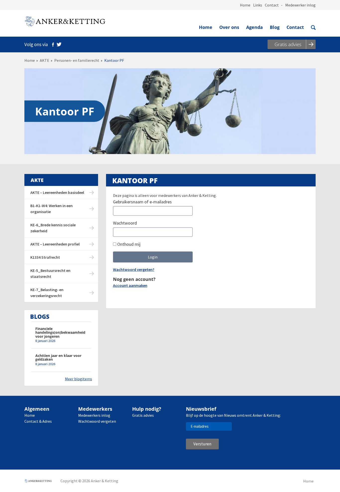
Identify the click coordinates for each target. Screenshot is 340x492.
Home (245, 4)
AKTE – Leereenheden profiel (55, 244)
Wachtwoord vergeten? (133, 269)
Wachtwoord (125, 223)
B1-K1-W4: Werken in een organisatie (51, 208)
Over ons (229, 27)
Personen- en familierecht (76, 60)
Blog (275, 27)
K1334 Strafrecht (45, 257)
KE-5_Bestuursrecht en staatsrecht (50, 273)
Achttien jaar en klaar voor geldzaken (58, 357)
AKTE (44, 60)
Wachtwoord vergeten (97, 421)
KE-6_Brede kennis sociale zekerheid (53, 227)
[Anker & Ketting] (64, 22)
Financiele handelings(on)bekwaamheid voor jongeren (60, 332)
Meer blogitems (78, 378)
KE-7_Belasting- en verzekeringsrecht (46, 292)
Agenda (254, 27)
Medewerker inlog (300, 4)
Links (257, 4)
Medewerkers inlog (94, 415)
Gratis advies (143, 415)
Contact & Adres (38, 421)
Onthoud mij (128, 244)
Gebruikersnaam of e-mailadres (142, 202)
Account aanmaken (130, 285)
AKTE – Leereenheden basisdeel (57, 192)
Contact (272, 4)
